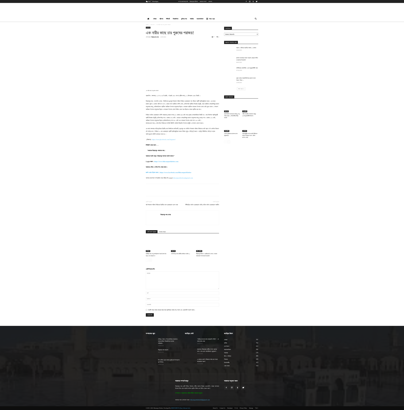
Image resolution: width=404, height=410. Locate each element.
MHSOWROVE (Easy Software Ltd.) (180, 408)
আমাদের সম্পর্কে (203, 1)
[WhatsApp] (174, 42)
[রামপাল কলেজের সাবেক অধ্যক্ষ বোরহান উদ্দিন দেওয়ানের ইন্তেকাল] (229, 60)
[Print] (188, 42)
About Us (215, 408)
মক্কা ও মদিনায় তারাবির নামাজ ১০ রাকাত (246, 48)
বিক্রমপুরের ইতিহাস (194, 1)
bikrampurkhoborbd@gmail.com (200, 400)
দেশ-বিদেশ (244, 131)
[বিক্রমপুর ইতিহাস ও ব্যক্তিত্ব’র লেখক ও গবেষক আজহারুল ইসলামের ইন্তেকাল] (207, 244)
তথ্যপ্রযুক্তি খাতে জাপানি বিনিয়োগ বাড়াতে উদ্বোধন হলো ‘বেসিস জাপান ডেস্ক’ (249, 135)
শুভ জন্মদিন (245, 111)
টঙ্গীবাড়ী (168, 19)
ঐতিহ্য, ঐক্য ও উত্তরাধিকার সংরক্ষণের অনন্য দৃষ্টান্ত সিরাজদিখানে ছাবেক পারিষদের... (167, 341)
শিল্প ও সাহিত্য (199, 251)
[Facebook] (246, 1)
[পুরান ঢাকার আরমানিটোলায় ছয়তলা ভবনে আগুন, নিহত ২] (229, 80)
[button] (255, 19)
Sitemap (251, 408)
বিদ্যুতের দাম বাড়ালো (163, 350)
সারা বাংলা (152, 24)
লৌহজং (155, 19)
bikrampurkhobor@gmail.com (183, 178)
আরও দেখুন (212, 19)
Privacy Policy (243, 408)
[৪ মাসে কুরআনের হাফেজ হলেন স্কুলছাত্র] (232, 126)
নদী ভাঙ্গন (148, 251)
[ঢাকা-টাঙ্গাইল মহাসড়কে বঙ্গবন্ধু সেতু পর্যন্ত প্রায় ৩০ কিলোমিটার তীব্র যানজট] (232, 106)
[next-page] (150, 260)
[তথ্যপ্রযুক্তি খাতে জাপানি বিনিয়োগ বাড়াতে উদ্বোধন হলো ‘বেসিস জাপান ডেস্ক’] (250, 126)
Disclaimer (230, 408)
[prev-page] (147, 260)
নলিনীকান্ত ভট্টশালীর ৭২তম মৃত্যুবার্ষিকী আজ (247, 68)
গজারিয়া (192, 19)
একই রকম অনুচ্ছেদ (151, 232)
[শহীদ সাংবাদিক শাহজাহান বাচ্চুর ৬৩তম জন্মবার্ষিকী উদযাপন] (250, 106)
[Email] (183, 42)
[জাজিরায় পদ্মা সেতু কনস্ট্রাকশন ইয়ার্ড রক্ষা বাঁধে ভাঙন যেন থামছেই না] (157, 244)
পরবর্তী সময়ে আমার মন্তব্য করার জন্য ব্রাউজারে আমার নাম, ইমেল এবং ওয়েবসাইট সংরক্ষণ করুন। (171, 310)
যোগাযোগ (210, 1)
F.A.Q (236, 408)
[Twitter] (256, 1)
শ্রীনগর (161, 19)
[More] (193, 42)
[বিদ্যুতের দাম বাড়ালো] (151, 352)
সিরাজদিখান (175, 19)
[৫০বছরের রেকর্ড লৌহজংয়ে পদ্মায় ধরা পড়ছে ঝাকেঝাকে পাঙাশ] (190, 362)
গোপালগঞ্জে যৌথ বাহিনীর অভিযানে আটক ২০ (180, 253)
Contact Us (222, 408)
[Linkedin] (179, 42)
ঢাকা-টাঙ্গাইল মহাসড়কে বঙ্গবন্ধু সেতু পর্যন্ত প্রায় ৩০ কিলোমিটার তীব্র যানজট (232, 115)
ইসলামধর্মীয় (227, 131)
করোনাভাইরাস (200, 19)
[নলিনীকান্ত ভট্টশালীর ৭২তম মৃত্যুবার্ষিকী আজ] (229, 70)
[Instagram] (249, 1)
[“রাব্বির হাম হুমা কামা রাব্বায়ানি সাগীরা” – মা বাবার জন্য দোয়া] (190, 341)
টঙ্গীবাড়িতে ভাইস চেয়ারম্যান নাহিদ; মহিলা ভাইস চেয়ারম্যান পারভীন (202, 205)
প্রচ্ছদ (147, 24)
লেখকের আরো (162, 232)
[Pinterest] (169, 42)
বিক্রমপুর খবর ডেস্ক (155, 37)
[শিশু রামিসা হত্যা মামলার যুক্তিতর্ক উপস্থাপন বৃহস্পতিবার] (151, 362)
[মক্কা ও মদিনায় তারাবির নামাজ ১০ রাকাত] (229, 50)
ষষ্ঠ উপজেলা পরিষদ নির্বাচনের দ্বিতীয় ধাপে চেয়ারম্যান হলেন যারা (162, 205)
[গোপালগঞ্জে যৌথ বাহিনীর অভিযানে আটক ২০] (182, 244)
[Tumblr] (253, 1)
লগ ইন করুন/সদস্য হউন (183, 1)
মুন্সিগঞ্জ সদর (184, 19)
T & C (256, 408)
